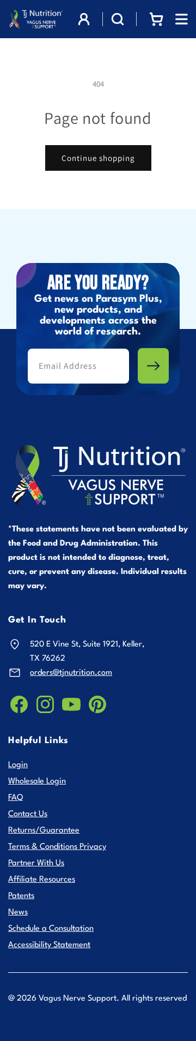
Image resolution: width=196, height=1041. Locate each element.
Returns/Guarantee (43, 831)
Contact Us (27, 814)
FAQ (15, 798)
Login (18, 765)
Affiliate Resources (41, 880)
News (18, 912)
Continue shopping (98, 158)
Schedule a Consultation (51, 929)
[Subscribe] (153, 366)
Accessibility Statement (49, 945)
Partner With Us (36, 863)
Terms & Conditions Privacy (57, 847)
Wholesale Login (37, 781)
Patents (21, 896)
